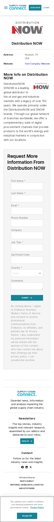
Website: (8, 63)
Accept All (27, 516)
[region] (27, 509)
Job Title (17, 242)
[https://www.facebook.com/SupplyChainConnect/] (22, 467)
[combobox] (27, 273)
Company (16, 230)
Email (15, 205)
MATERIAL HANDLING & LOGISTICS (27, 485)
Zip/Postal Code (20, 254)
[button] (6, 7)
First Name (18, 180)
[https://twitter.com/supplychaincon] (30, 467)
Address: (9, 54)
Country (16, 267)
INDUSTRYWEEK (27, 488)
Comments (17, 280)
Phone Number (19, 217)
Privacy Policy (37, 507)
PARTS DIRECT (27, 481)
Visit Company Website (37, 63)
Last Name (18, 193)
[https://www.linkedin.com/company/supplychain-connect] (26, 467)
